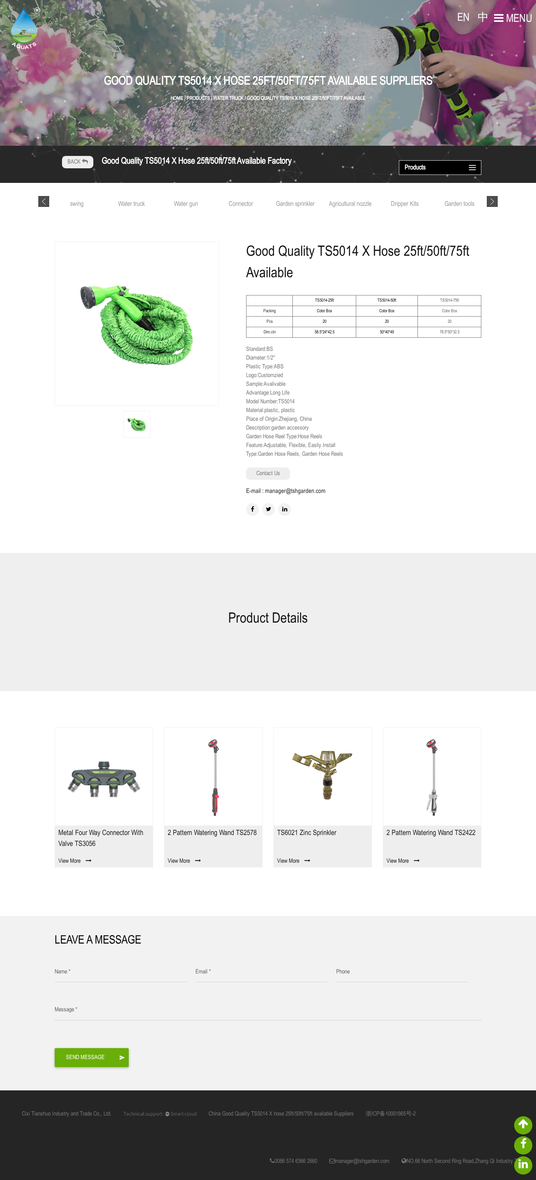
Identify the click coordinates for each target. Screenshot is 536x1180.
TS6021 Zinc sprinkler (306, 833)
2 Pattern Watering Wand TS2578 (212, 833)
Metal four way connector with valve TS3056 (100, 838)
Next (492, 201)
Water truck (131, 204)
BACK (74, 162)
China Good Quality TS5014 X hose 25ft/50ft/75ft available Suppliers (281, 1114)
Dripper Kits (405, 204)
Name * (62, 972)
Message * (66, 1009)
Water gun (186, 204)
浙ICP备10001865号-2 (391, 1114)
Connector (241, 204)
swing (76, 204)
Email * (203, 972)
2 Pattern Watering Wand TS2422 (431, 833)
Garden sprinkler (295, 204)
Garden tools (459, 204)
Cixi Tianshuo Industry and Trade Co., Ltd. (67, 1114)
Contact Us (268, 473)
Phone (343, 972)
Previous (43, 201)
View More (69, 861)
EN (463, 18)
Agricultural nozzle (350, 204)
